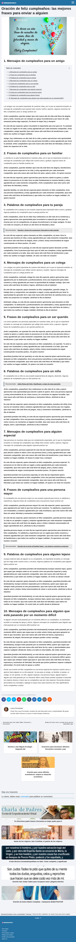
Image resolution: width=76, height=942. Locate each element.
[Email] (44, 699)
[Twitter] (14, 699)
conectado (24, 796)
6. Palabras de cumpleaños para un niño (22, 86)
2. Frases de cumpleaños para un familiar (22, 75)
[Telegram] (39, 699)
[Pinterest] (19, 699)
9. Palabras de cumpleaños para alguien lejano (24, 95)
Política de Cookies (7, 935)
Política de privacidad (8, 937)
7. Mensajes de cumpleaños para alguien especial (25, 89)
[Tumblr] (29, 699)
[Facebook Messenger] (9, 699)
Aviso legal (5, 928)
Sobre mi (4, 939)
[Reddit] (49, 699)
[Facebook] (3, 699)
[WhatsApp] (24, 699)
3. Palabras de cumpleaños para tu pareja (22, 78)
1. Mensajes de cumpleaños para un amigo (23, 72)
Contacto (4, 931)
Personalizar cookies (8, 933)
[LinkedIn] (34, 699)
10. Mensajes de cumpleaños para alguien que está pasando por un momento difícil (36, 98)
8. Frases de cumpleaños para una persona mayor (25, 92)
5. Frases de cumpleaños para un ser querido (23, 83)
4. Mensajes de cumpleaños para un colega (23, 80)
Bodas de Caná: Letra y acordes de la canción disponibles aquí (59, 723)
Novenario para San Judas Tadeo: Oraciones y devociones (17, 723)
